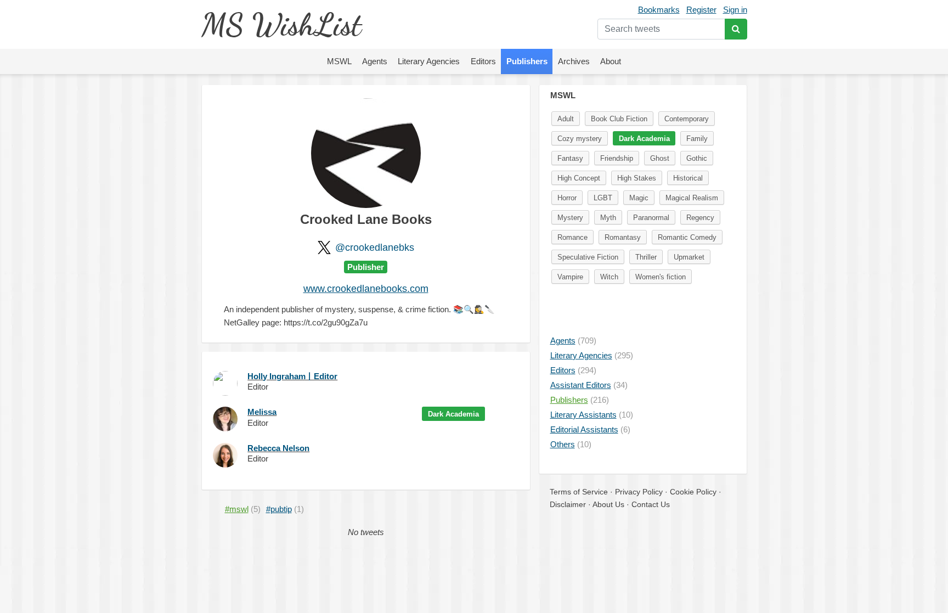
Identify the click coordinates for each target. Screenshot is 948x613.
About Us (608, 504)
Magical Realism (691, 198)
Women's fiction (660, 277)
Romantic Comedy (687, 237)
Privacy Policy (639, 491)
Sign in (735, 9)
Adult (565, 119)
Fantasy (570, 158)
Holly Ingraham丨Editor (292, 376)
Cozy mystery (579, 138)
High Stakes (636, 178)
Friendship (616, 158)
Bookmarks (659, 9)
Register (701, 9)
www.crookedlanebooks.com (365, 288)
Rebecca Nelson (278, 448)
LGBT (603, 198)
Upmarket (689, 257)
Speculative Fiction (587, 257)
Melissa (261, 412)
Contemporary (686, 119)
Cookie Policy (693, 491)
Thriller (646, 257)
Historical (688, 178)
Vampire (570, 277)
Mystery (570, 217)
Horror (567, 198)
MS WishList (281, 24)
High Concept (578, 178)
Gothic (696, 158)
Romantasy (623, 237)
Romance (572, 237)
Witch (609, 277)
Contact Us (650, 504)
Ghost (659, 158)
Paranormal (651, 217)
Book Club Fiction (619, 119)
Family (697, 138)
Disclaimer (568, 504)
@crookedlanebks (374, 247)
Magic (638, 198)
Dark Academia (453, 414)
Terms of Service (579, 491)
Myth (608, 217)
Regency (700, 217)
